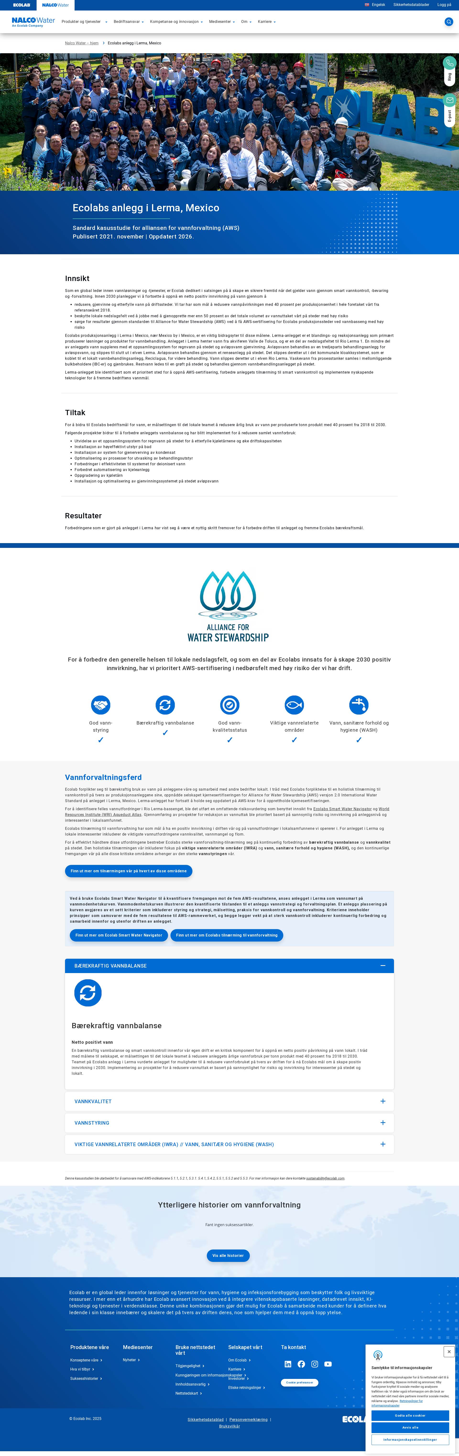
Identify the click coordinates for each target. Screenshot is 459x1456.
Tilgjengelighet (187, 1366)
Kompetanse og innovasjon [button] (174, 21)
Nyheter (129, 1360)
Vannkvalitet (93, 1101)
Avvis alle (410, 1427)
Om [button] (244, 21)
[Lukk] (449, 1351)
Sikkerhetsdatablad (206, 1419)
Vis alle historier (228, 1255)
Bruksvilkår (229, 1426)
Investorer (236, 1378)
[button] (107, 21)
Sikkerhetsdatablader (411, 4)
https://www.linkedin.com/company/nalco (288, 1364)
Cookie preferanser (299, 1382)
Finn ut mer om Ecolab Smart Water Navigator (119, 935)
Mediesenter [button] (220, 21)
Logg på (444, 4)
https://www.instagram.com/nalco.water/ (315, 1364)
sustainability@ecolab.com (325, 1178)
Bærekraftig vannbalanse (111, 966)
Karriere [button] (265, 21)
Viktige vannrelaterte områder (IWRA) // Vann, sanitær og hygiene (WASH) (174, 1144)
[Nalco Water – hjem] (33, 23)
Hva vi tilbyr (80, 1369)
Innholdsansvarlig (190, 1384)
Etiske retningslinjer (244, 1387)
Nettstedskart (186, 1393)
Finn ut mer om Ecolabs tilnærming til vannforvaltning (227, 935)
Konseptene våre (84, 1360)
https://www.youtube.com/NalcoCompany (328, 1364)
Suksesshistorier (84, 1378)
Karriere (234, 1369)
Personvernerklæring (249, 1419)
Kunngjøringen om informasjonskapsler (196, 1375)
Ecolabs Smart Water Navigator (342, 809)
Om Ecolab (237, 1360)
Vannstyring (92, 1123)
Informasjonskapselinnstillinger (410, 1439)
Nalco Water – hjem (81, 43)
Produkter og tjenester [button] (81, 21)
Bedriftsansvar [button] (127, 21)
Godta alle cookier (410, 1415)
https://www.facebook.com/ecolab (301, 1364)
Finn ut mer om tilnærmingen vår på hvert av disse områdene (129, 871)
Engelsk (378, 4)
